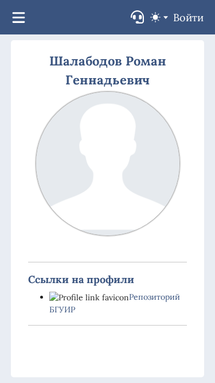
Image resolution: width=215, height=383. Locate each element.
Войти (188, 17)
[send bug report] (137, 17)
